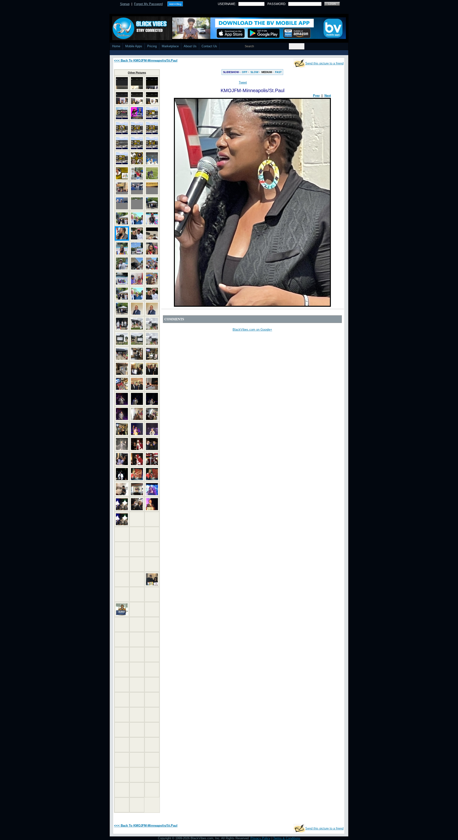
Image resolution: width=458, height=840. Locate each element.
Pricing (152, 46)
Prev (316, 95)
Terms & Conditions (286, 838)
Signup (125, 4)
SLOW (254, 72)
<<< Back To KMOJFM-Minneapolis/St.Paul (145, 60)
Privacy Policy (260, 838)
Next (327, 95)
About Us (190, 46)
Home (116, 46)
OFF (244, 72)
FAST (278, 72)
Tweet (243, 82)
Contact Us (209, 46)
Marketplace (170, 46)
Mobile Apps (133, 46)
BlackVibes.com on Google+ (252, 329)
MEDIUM (266, 72)
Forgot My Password (148, 4)
